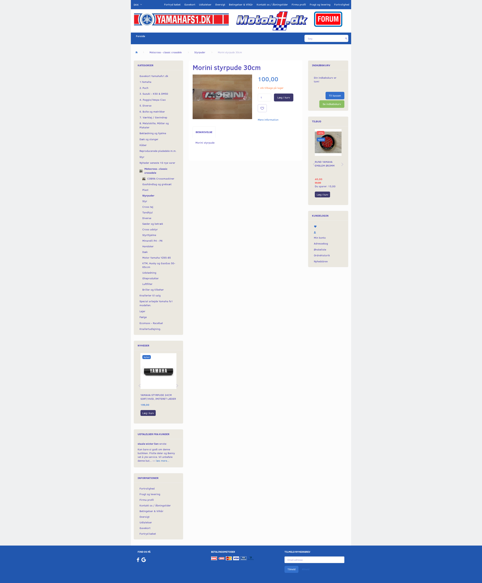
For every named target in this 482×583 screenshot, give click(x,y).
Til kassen (335, 95)
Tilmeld (291, 569)
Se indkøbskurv (332, 104)
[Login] (328, 232)
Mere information (268, 119)
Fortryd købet (172, 4)
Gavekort (189, 4)
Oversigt (220, 4)
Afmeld (305, 569)
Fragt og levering (320, 4)
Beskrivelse (204, 132)
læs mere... (162, 460)
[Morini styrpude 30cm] (222, 97)
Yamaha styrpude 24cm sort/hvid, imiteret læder (158, 396)
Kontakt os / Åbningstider (272, 4)
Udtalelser (205, 4)
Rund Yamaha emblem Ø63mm (325, 163)
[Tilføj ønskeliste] (262, 108)
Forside (140, 36)
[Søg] (346, 38)
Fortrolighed (341, 4)
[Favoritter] (328, 226)
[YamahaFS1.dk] (181, 19)
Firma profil (299, 4)
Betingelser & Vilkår (241, 4)
